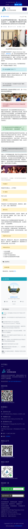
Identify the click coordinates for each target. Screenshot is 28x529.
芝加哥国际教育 (5, 502)
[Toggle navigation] (24, 9)
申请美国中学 (21, 506)
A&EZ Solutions (12, 516)
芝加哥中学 (12, 504)
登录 (17, 4)
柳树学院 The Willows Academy (9, 512)
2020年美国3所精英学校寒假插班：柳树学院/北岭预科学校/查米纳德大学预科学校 (14, 327)
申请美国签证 (13, 506)
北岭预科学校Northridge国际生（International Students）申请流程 (11, 322)
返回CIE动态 (6, 16)
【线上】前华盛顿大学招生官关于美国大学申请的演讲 (13, 313)
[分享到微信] (25, 16)
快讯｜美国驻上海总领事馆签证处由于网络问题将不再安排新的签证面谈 (13, 340)
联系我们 (19, 2)
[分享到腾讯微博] (24, 16)
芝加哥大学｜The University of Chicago (11, 514)
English (12, 4)
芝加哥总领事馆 (5, 506)
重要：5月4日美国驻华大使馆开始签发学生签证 (14, 318)
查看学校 (8, 53)
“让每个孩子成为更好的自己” (15, 381)
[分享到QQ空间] (20, 16)
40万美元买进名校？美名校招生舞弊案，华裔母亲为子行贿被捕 (14, 331)
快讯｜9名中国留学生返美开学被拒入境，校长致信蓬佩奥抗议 (14, 335)
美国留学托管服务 (5, 508)
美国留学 (20, 502)
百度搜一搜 (4, 516)
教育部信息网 (13, 502)
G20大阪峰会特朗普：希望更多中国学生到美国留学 (14, 352)
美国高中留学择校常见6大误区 (10, 344)
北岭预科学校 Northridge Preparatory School (12, 510)
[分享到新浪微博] (22, 16)
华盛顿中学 (19, 504)
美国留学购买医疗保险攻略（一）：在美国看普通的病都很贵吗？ (13, 347)
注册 (20, 4)
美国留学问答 (4, 504)
